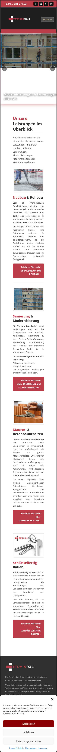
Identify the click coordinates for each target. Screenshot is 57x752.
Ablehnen (28, 732)
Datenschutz (30, 748)
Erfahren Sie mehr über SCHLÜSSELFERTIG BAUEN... (31, 629)
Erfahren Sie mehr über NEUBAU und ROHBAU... (31, 271)
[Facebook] (35, 4)
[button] (52, 699)
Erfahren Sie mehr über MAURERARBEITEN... (30, 517)
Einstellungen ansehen (28, 741)
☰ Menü (47, 19)
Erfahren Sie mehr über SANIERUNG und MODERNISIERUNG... (29, 384)
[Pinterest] (41, 4)
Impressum (43, 748)
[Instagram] (51, 4)
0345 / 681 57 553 (16, 3)
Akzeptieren (28, 723)
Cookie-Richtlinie (16, 748)
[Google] (46, 4)
